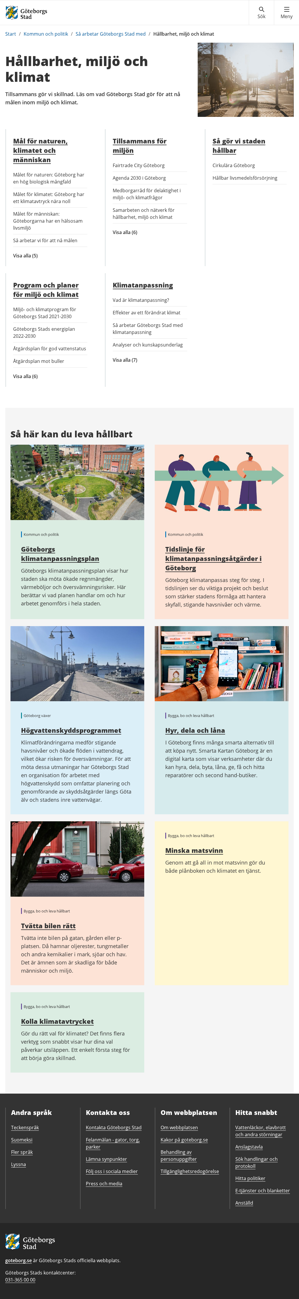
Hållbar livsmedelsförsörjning (245, 178)
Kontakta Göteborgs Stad (114, 1127)
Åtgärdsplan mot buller (38, 361)
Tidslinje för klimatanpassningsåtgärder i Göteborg (213, 558)
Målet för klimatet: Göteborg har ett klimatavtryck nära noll (48, 198)
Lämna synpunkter (106, 1159)
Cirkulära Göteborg (234, 165)
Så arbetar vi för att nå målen (45, 240)
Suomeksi (21, 1140)
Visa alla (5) (35, 255)
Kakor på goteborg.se (184, 1140)
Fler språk (22, 1152)
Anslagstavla (249, 1147)
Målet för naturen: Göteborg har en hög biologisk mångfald (48, 178)
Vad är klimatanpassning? (141, 300)
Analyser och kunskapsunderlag (148, 345)
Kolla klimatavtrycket (57, 1021)
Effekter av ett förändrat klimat (146, 312)
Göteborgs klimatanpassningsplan (60, 554)
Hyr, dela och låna (195, 730)
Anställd (244, 1203)
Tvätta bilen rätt (48, 925)
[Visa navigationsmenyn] (286, 12)
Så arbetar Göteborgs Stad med (111, 34)
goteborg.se (18, 1260)
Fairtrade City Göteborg (139, 165)
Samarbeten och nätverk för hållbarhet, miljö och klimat (144, 213)
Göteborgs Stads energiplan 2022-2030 (44, 332)
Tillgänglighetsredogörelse (190, 1171)
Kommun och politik (46, 34)
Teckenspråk (25, 1127)
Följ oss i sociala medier (112, 1171)
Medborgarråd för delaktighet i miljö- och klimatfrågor (147, 194)
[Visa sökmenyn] (261, 12)
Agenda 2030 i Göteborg (139, 178)
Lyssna (18, 1164)
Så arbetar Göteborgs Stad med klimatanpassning (148, 328)
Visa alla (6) (136, 232)
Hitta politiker (250, 1178)
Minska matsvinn (194, 850)
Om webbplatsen (179, 1127)
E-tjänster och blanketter (262, 1190)
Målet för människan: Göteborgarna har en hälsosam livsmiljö (48, 221)
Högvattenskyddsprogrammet (71, 730)
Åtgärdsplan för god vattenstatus (49, 348)
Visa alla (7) (142, 360)
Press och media (104, 1183)
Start (10, 34)
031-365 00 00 (20, 1280)
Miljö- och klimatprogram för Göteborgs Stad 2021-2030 (44, 313)
